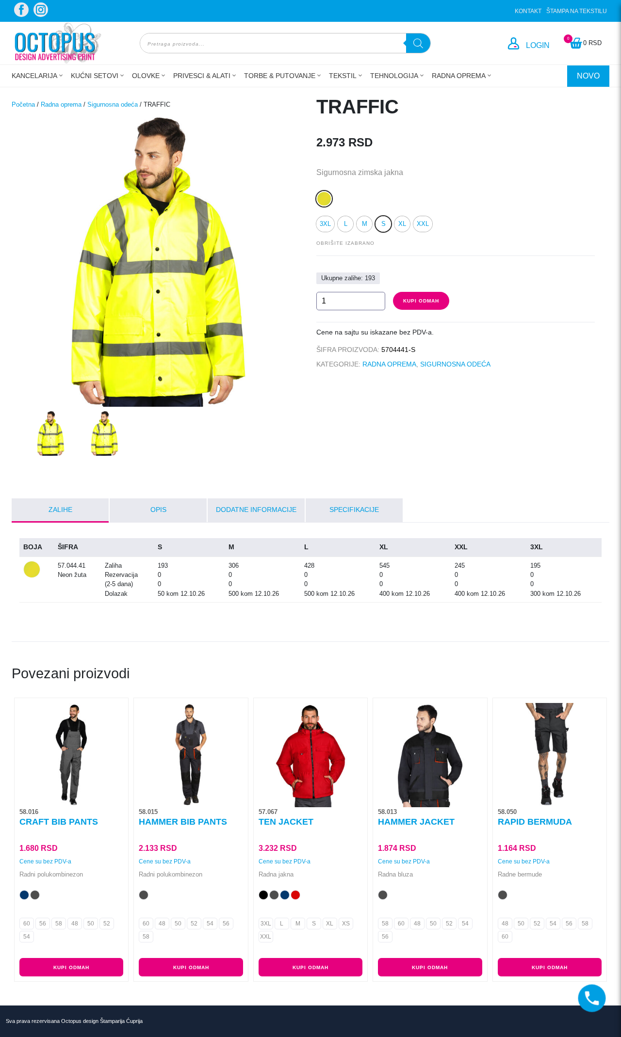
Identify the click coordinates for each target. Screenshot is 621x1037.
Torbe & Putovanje (279, 76)
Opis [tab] (158, 509)
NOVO (588, 76)
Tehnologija (394, 76)
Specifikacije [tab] (354, 509)
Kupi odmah (421, 300)
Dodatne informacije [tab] (256, 509)
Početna (23, 104)
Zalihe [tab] (60, 509)
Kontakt (528, 11)
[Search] (418, 43)
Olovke (146, 76)
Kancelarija (34, 76)
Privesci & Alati (201, 76)
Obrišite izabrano (345, 243)
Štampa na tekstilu (576, 11)
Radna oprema (459, 76)
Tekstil (343, 76)
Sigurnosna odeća (112, 104)
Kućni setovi (94, 76)
